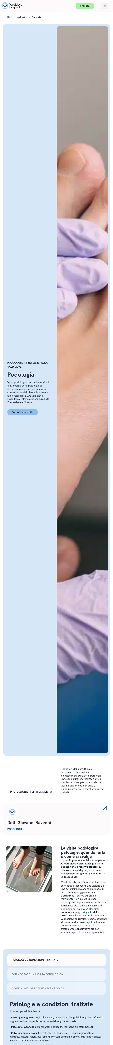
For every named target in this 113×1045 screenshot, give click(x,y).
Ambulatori (22, 17)
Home (10, 17)
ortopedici (87, 912)
